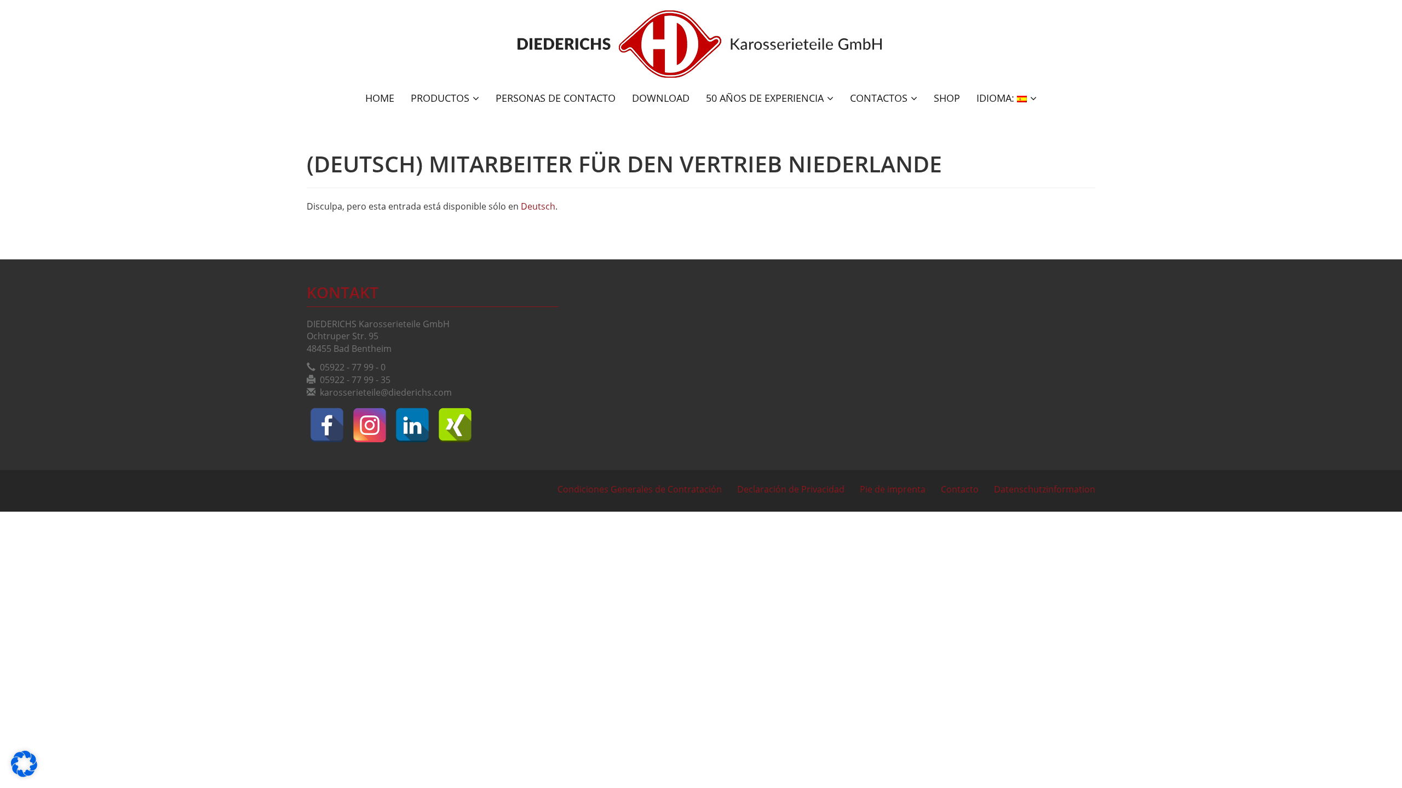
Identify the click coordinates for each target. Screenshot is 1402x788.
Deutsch (538, 206)
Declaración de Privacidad (790, 489)
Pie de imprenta (893, 489)
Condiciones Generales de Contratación (640, 489)
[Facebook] (326, 425)
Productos (440, 98)
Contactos (878, 98)
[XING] (455, 425)
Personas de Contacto (556, 98)
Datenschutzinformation (1044, 489)
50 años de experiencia (765, 98)
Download (660, 98)
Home (379, 98)
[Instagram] (369, 425)
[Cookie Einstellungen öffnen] (24, 774)
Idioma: (996, 98)
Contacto (960, 489)
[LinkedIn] (412, 425)
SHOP (947, 98)
